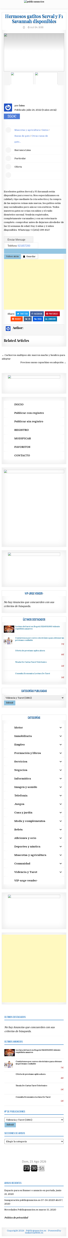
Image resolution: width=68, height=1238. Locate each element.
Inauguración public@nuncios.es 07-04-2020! (29, 1200)
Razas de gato (22, 136)
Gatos (45, 130)
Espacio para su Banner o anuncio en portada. (29, 1190)
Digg (39, 318)
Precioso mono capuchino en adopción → (43, 362)
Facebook (38, 313)
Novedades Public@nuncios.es (21, 1209)
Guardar (31, 256)
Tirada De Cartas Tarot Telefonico (31, 662)
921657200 (24, 245)
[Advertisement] (34, 284)
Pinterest (53, 313)
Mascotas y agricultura (27, 130)
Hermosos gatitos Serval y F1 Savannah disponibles (34, 18)
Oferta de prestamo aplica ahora (30, 651)
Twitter (24, 313)
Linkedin (52, 318)
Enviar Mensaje (16, 239)
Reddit (18, 318)
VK (29, 318)
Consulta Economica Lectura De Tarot (32, 674)
